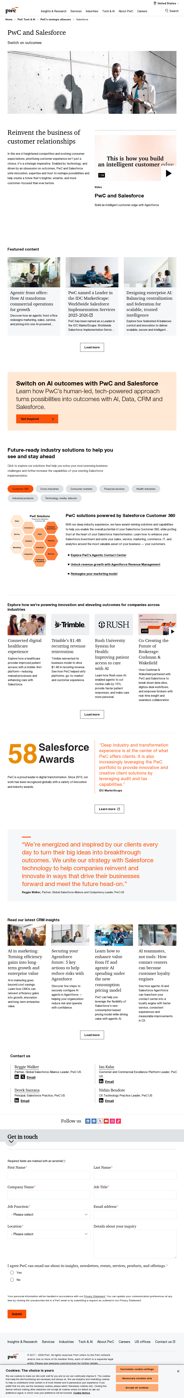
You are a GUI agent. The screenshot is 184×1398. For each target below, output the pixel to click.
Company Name (22, 1187)
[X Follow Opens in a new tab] (23, 1077)
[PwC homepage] (11, 9)
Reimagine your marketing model (94, 573)
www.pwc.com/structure (63, 1363)
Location (16, 1226)
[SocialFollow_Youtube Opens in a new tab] (106, 1122)
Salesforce (82, 19)
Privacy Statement (94, 1296)
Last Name (103, 1167)
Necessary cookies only (137, 1378)
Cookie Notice (81, 1393)
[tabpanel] (92, 547)
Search (174, 11)
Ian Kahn (106, 1066)
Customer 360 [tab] (20, 488)
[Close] (178, 1371)
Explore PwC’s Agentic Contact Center (98, 555)
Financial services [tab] (114, 488)
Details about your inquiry (115, 1226)
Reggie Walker (27, 1066)
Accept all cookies (137, 1387)
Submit (17, 1314)
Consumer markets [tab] (81, 488)
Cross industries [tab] (49, 488)
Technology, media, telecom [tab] (61, 498)
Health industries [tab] (145, 488)
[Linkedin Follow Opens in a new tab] (17, 1077)
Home (8, 19)
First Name (17, 1167)
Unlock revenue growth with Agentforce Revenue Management (115, 564)
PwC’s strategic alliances (55, 19)
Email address (106, 1206)
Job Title (101, 1187)
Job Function (19, 1206)
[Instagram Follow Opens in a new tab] (112, 1122)
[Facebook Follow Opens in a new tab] (93, 1122)
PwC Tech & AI (26, 19)
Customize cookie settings (137, 1369)
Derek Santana (27, 1090)
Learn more (107, 809)
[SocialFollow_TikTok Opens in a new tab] (118, 1122)
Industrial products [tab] (22, 498)
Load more (92, 347)
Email (31, 1077)
